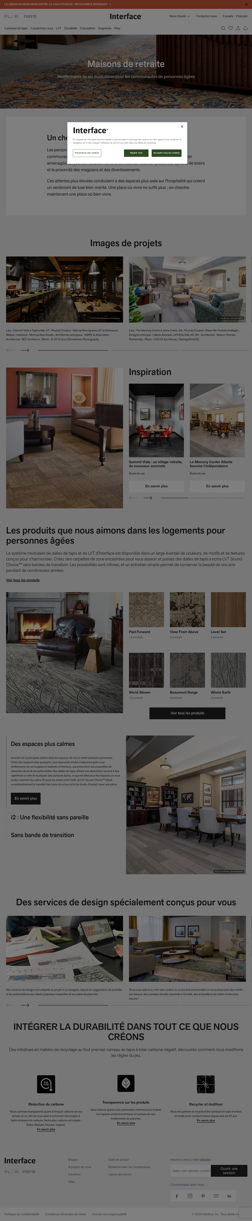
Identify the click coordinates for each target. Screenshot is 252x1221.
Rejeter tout (136, 153)
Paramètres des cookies (87, 153)
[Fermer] (182, 127)
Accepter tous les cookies (166, 153)
